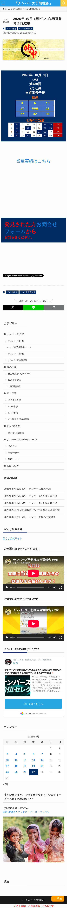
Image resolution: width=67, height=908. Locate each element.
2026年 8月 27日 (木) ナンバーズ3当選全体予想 (30, 503)
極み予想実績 (14, 380)
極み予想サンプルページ (19, 373)
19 (24, 766)
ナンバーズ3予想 (16, 341)
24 (7, 772)
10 (7, 760)
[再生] (6, 587)
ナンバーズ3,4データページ (22, 439)
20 (33, 766)
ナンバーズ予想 (15, 334)
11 (16, 760)
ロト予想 (12, 393)
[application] (33, 573)
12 (24, 760)
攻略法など (13, 466)
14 (42, 760)
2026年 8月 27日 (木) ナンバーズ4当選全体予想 (30, 496)
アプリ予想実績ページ (20, 347)
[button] (13, 307)
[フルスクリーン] (60, 587)
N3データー (13, 452)
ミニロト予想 (14, 400)
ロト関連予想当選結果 (18, 419)
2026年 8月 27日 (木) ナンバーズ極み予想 (27, 489)
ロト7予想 (13, 413)
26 (24, 772)
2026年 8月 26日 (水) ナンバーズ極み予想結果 (30, 517)
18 (16, 766)
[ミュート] (55, 587)
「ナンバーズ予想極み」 (33, 3)
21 (42, 766)
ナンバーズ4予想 (16, 354)
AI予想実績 (15, 386)
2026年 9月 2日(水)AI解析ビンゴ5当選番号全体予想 (32, 510)
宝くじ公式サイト (12, 538)
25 (16, 772)
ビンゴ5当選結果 (26, 29)
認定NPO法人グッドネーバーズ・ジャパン (26, 812)
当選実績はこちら (33, 161)
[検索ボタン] (63, 3)
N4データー (13, 459)
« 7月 (5, 784)
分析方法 (12, 446)
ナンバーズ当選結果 (17, 360)
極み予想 (12, 367)
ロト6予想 (13, 406)
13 (33, 760)
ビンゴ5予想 (11, 29)
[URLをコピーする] (54, 307)
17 (7, 766)
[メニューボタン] (3, 3)
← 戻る (58, 898)
